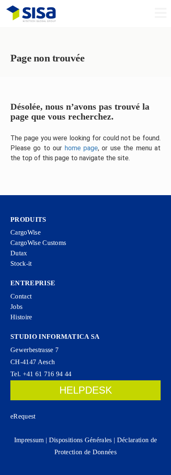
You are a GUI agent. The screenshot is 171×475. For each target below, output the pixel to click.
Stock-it (21, 263)
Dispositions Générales (80, 439)
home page (81, 148)
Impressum (29, 439)
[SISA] (31, 13)
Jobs (16, 306)
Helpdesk (85, 390)
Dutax (18, 253)
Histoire (21, 317)
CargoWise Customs (38, 242)
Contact (21, 296)
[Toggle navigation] (160, 13)
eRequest (23, 416)
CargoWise (25, 232)
